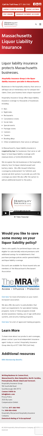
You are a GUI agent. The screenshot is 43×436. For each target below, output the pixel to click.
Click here (5, 297)
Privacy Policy (7, 397)
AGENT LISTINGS (32, 9)
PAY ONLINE (8, 14)
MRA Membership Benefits (12, 359)
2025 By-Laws (7, 399)
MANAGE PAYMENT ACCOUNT (28, 14)
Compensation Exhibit (10, 402)
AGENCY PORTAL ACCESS (13, 9)
